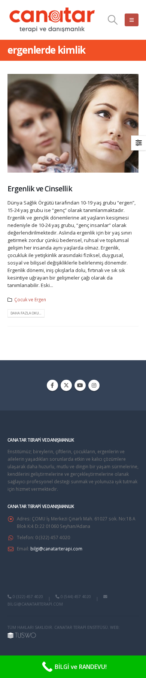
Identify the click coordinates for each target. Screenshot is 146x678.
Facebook (52, 385)
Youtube (80, 385)
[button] (113, 20)
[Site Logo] (52, 20)
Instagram (94, 385)
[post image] (73, 123)
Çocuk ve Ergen (30, 299)
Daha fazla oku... (25, 313)
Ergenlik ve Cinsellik (39, 188)
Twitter (66, 385)
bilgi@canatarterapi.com (56, 549)
